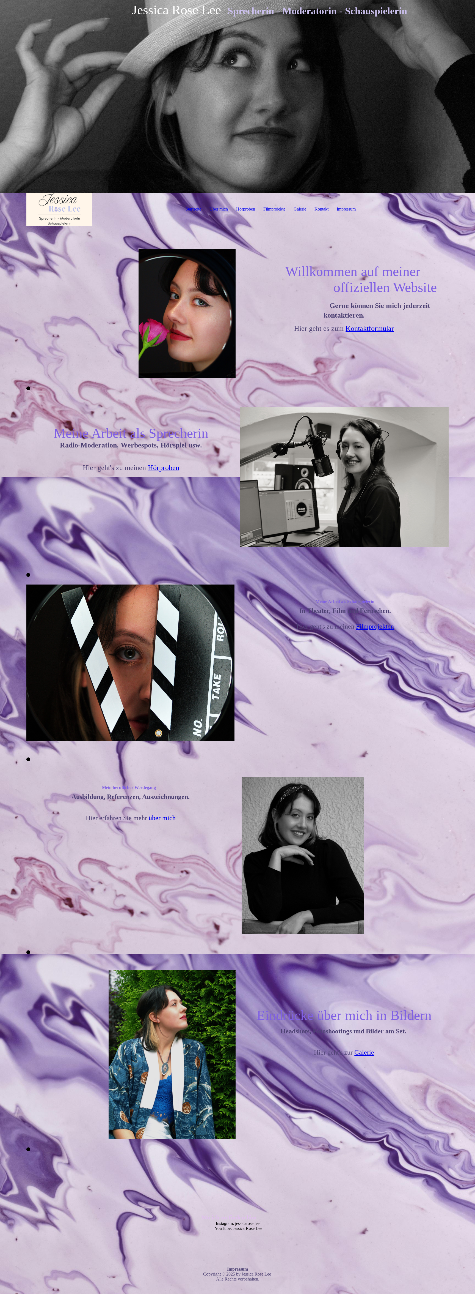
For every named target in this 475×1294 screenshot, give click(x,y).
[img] (237, 96)
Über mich (218, 209)
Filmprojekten (375, 626)
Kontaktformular (370, 328)
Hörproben (245, 209)
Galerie (300, 209)
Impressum (346, 209)
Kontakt (321, 209)
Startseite (193, 209)
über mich (162, 817)
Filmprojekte (274, 209)
